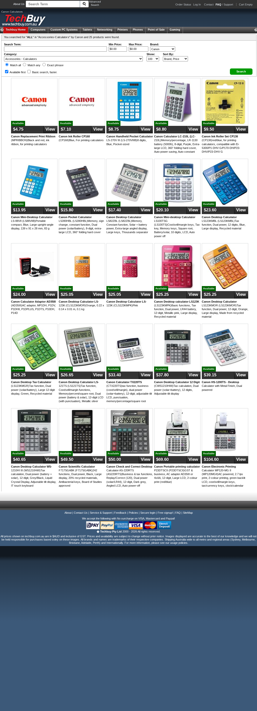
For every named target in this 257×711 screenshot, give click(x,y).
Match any (33, 65)
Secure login (147, 512)
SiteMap (188, 512)
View (50, 129)
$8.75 (113, 129)
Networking (104, 29)
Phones (138, 29)
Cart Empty (246, 4)
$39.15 (210, 375)
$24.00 (19, 294)
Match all (15, 65)
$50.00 (114, 459)
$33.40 (114, 375)
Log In (197, 4)
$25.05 (67, 294)
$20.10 (162, 210)
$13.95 (19, 210)
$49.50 (67, 459)
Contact (209, 4)
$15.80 (67, 210)
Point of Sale (156, 29)
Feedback (120, 512)
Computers (38, 29)
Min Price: (115, 44)
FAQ (178, 512)
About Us (19, 4)
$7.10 (66, 129)
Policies (133, 512)
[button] (241, 71)
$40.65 (19, 459)
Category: (10, 54)
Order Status (183, 4)
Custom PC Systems (64, 29)
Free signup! (165, 512)
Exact (54, 65)
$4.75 (18, 129)
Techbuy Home (16, 29)
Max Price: (135, 44)
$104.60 (211, 459)
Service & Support (101, 512)
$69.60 (162, 459)
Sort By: (168, 54)
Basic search (44, 72)
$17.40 (114, 210)
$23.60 (210, 210)
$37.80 (162, 375)
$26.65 (67, 375)
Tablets (87, 29)
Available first (17, 72)
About (68, 512)
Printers (122, 29)
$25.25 (162, 294)
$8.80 (161, 129)
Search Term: (12, 44)
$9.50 (209, 129)
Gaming (175, 29)
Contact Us (81, 512)
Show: (151, 54)
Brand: (154, 44)
